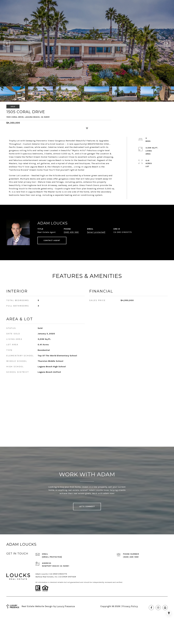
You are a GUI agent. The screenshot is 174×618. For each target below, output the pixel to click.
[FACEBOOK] (151, 607)
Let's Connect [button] (87, 506)
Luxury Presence (66, 606)
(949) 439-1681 (71, 232)
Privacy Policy (130, 606)
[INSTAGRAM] (158, 607)
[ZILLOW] (165, 607)
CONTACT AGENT (52, 240)
